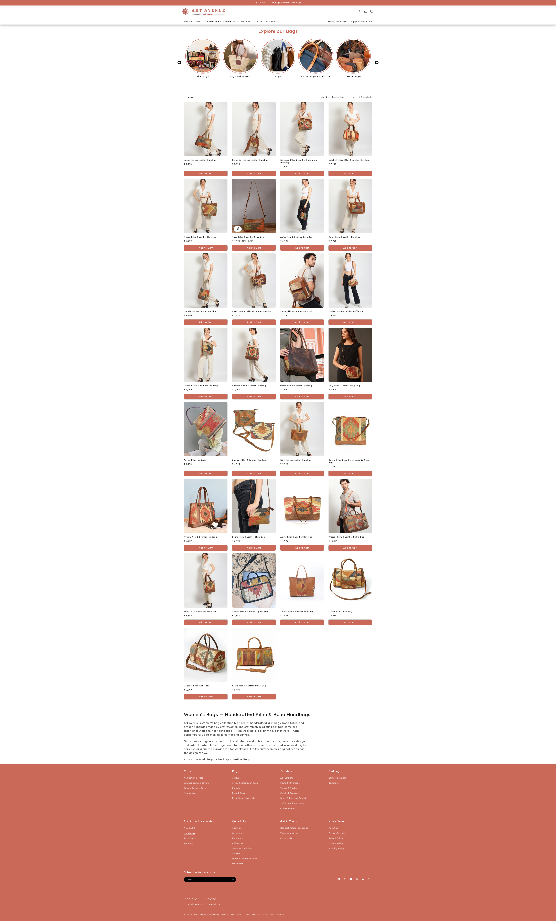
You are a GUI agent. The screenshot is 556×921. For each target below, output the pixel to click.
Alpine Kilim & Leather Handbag (296, 537)
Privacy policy (243, 914)
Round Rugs (238, 793)
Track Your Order (289, 833)
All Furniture (286, 778)
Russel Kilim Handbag (195, 460)
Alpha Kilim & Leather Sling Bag (296, 237)
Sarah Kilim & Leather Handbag (344, 237)
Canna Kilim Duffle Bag (340, 611)
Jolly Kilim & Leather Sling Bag (344, 385)
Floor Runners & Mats (243, 798)
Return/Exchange (337, 21)
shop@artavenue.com (361, 21)
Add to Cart (254, 696)
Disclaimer (237, 863)
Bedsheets (334, 783)
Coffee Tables (287, 808)
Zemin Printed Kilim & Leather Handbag (252, 311)
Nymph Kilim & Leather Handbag (200, 537)
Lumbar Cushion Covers (196, 783)
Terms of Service (337, 833)
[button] (193, 21)
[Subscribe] (233, 879)
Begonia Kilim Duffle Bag (197, 686)
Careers (236, 853)
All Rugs (236, 778)
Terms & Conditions (242, 848)
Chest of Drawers (289, 793)
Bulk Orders (238, 843)
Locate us (237, 838)
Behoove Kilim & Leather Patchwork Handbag (298, 161)
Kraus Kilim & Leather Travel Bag (249, 686)
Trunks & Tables (288, 788)
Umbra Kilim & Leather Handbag (200, 160)
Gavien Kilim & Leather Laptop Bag (250, 611)
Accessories (190, 838)
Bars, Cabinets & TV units (293, 798)
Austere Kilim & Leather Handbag (249, 385)
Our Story (237, 833)
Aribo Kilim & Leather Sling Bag (248, 237)
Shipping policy (277, 914)
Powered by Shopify (210, 914)
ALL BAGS (189, 828)
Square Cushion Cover (195, 788)
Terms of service (259, 914)
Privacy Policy (336, 843)
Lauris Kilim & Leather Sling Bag (248, 537)
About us (237, 828)
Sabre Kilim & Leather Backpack (296, 311)
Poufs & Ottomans (290, 783)
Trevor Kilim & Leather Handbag (296, 611)
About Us (333, 828)
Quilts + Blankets (337, 778)
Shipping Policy (336, 848)
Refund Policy (336, 838)
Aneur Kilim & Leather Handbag (200, 611)
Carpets (236, 788)
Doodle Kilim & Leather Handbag (200, 311)
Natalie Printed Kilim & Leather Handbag (349, 160)
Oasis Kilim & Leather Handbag (296, 385)
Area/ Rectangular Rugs (245, 783)
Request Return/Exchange (294, 828)
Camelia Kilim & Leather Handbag (201, 385)
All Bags (207, 759)
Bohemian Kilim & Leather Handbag (250, 160)
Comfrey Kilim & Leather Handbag (249, 460)
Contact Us (286, 838)
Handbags (189, 833)
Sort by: (325, 97)
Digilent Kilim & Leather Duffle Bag (346, 311)
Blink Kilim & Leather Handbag (295, 460)
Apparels (188, 843)
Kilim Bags (222, 759)
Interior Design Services (244, 858)
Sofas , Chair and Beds (292, 803)
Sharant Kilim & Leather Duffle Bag (346, 537)
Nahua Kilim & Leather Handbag (200, 237)
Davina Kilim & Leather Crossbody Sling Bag (349, 461)
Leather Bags (241, 759)
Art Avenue (196, 914)
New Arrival (190, 793)
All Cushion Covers (193, 778)
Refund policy (228, 914)
